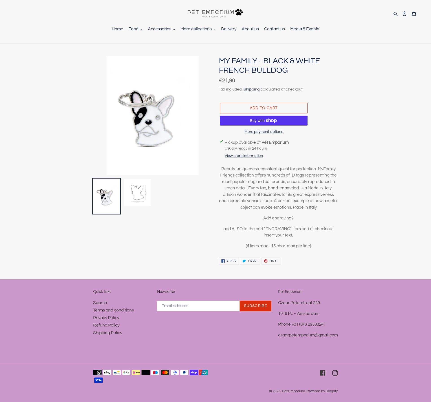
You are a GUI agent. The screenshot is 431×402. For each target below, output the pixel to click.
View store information (244, 156)
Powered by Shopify (322, 391)
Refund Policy (106, 325)
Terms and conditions (113, 310)
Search (100, 302)
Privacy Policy (106, 318)
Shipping (252, 89)
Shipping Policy (107, 333)
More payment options (263, 132)
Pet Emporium (294, 391)
